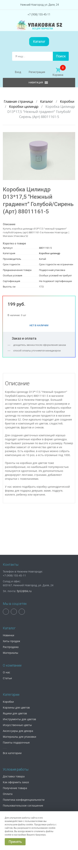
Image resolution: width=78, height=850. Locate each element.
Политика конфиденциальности (23, 799)
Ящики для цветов (15, 713)
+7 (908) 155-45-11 (39, 14)
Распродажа (11, 647)
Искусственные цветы (17, 725)
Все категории (12, 753)
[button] (72, 135)
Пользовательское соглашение (23, 805)
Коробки (67, 101)
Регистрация (37, 72)
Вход (18, 72)
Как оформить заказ (16, 782)
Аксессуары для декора (18, 731)
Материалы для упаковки (19, 736)
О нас (6, 672)
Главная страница (19, 101)
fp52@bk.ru (24, 591)
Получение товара (15, 788)
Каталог (39, 41)
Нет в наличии (39, 325)
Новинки (8, 635)
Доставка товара (14, 776)
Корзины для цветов (16, 707)
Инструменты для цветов (19, 719)
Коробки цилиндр (24, 106)
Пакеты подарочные (16, 742)
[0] (58, 70)
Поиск (61, 56)
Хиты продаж (11, 641)
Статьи (7, 678)
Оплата (7, 794)
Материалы (10, 653)
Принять (15, 842)
